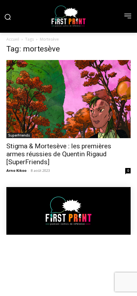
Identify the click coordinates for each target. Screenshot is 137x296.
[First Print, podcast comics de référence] (68, 16)
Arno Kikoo (16, 170)
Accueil (12, 39)
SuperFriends (19, 135)
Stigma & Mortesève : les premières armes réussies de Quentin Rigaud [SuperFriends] (58, 154)
